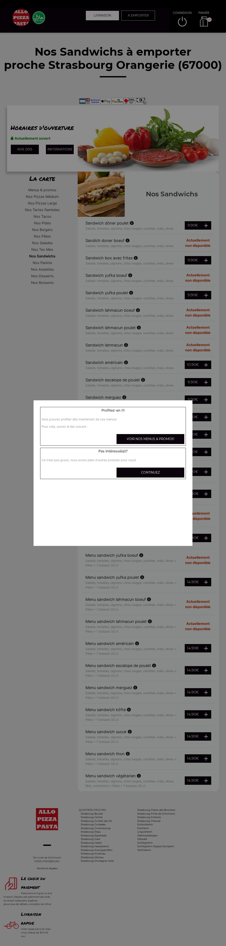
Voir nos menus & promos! (150, 439)
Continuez (150, 472)
